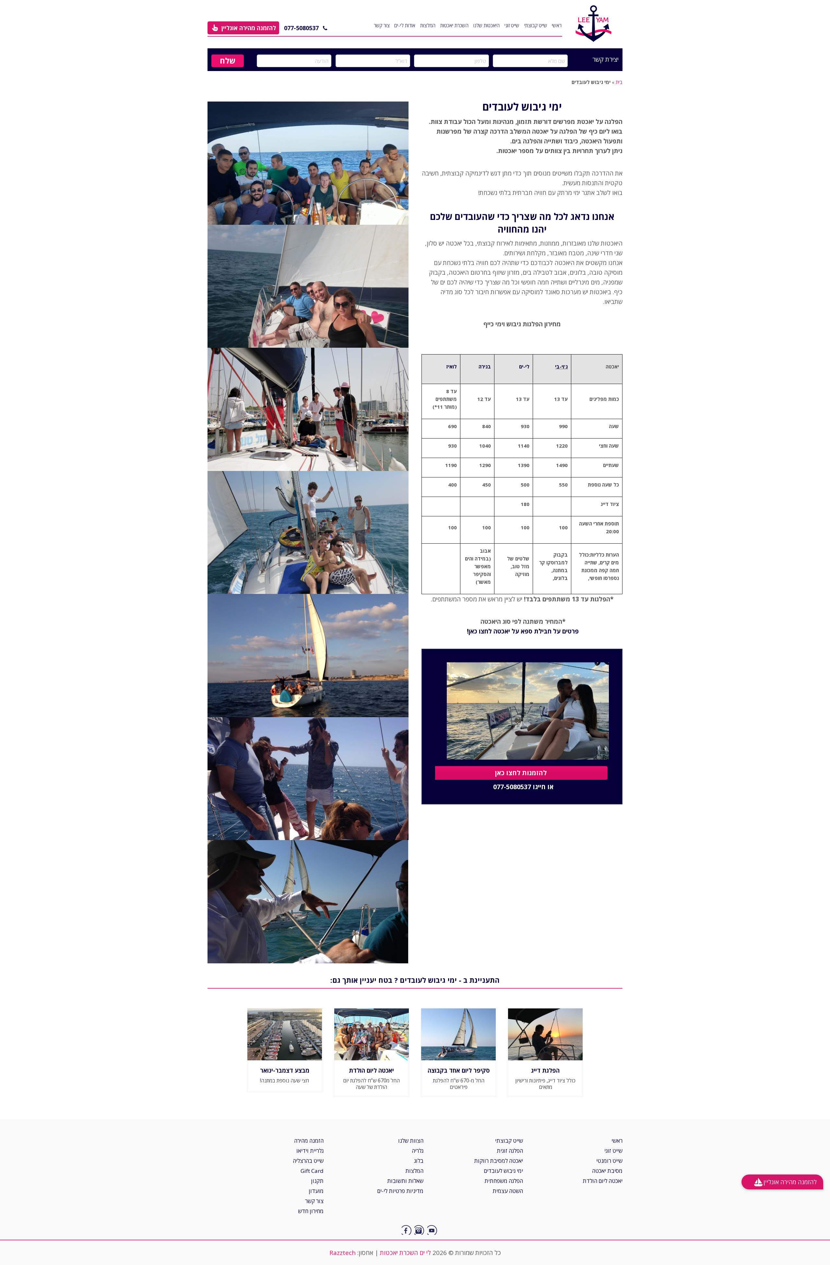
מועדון (316, 1191)
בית (619, 82)
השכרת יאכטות (454, 25)
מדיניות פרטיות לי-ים (400, 1191)
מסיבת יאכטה (607, 1171)
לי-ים (524, 366)
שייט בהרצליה (308, 1160)
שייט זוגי (511, 25)
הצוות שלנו (410, 1140)
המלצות (427, 25)
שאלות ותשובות (405, 1181)
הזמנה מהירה (309, 1140)
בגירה (485, 366)
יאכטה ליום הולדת (602, 1181)
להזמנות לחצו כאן (521, 772)
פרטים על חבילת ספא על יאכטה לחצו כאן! (522, 631)
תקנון (317, 1181)
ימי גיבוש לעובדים (503, 1171)
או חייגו (523, 787)
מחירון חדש (311, 1211)
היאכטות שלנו (486, 25)
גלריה (417, 1150)
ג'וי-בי (561, 366)
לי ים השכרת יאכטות (405, 1252)
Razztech (342, 1252)
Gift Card (312, 1171)
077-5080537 (301, 28)
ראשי (557, 25)
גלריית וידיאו (310, 1150)
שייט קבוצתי (535, 25)
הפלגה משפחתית (503, 1181)
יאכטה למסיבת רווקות (498, 1160)
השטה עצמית (507, 1191)
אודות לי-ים (404, 25)
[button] (243, 27)
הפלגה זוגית (510, 1150)
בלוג (418, 1160)
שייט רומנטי (609, 1160)
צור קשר (382, 25)
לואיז (451, 366)
